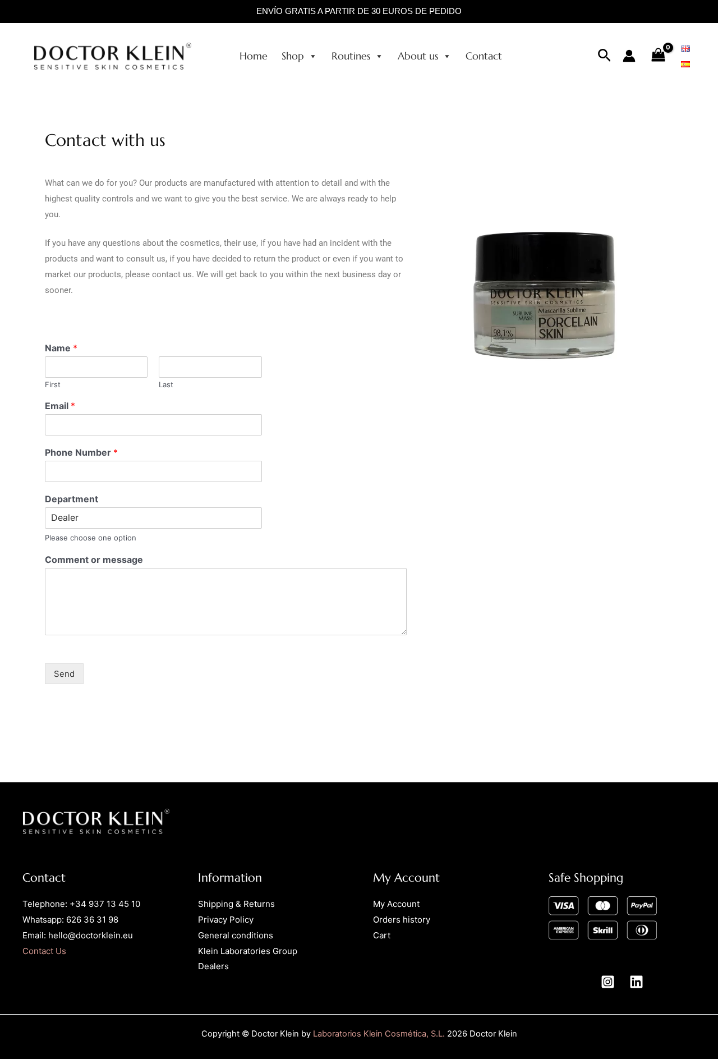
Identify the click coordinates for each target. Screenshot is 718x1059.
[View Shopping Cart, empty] (658, 55)
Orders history (401, 919)
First (53, 384)
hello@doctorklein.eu (90, 935)
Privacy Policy (226, 919)
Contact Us (44, 951)
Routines (351, 55)
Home (254, 55)
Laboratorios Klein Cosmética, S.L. (379, 1034)
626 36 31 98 (92, 919)
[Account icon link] (629, 55)
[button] (604, 56)
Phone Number (81, 452)
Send (64, 673)
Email (60, 405)
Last (166, 384)
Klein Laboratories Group (247, 951)
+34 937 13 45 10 (105, 903)
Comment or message (94, 559)
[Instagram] (608, 982)
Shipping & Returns (236, 903)
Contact (484, 55)
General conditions (235, 935)
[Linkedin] (636, 982)
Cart (381, 935)
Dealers (213, 966)
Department (71, 499)
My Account (396, 903)
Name (61, 348)
